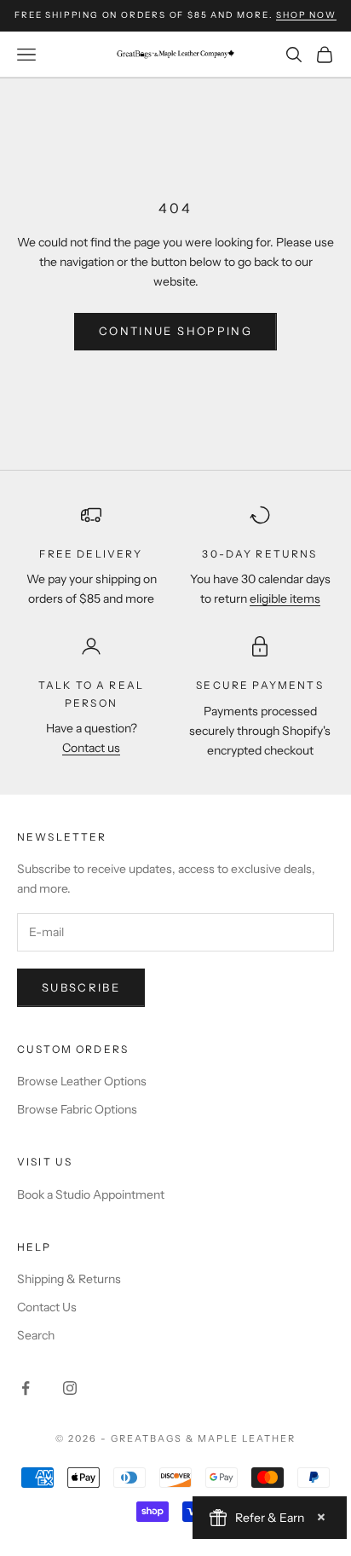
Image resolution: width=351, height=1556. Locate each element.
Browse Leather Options (82, 1081)
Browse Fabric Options (77, 1109)
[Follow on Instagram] (69, 1388)
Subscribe (81, 987)
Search (36, 1335)
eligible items (285, 598)
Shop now (306, 14)
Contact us (91, 747)
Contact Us (47, 1307)
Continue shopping (175, 331)
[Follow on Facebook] (25, 1388)
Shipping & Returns (69, 1279)
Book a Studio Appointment (90, 1194)
